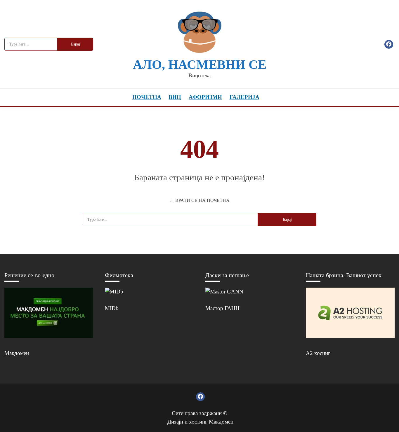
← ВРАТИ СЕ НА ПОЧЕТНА (199, 200)
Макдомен (16, 353)
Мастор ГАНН (222, 308)
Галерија (244, 97)
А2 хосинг (318, 353)
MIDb (112, 308)
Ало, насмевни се (199, 64)
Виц (175, 97)
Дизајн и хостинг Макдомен (200, 422)
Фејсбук (388, 44)
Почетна (146, 97)
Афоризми (205, 97)
